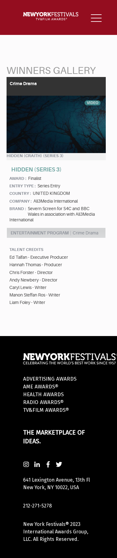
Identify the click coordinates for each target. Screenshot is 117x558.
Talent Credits (26, 249)
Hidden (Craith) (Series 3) (35, 155)
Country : (20, 193)
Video (92, 103)
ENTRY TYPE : (22, 186)
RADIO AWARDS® (43, 402)
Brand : (17, 208)
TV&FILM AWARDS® (46, 410)
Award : (17, 178)
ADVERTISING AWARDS (49, 379)
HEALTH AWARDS (43, 394)
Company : (20, 201)
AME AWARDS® (40, 386)
